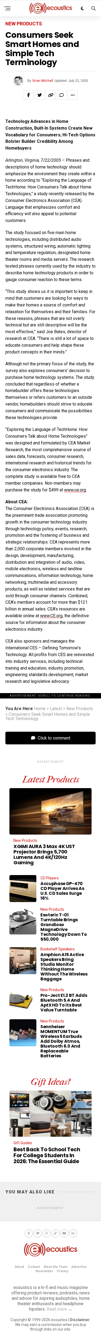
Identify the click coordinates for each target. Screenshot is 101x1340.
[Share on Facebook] (28, 95)
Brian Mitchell (43, 81)
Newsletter (44, 1271)
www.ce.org (75, 489)
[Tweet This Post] (39, 95)
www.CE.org (51, 615)
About (19, 1267)
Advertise (79, 1267)
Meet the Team (55, 1267)
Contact (34, 1267)
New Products (79, 709)
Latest (56, 709)
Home (40, 709)
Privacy (62, 1271)
